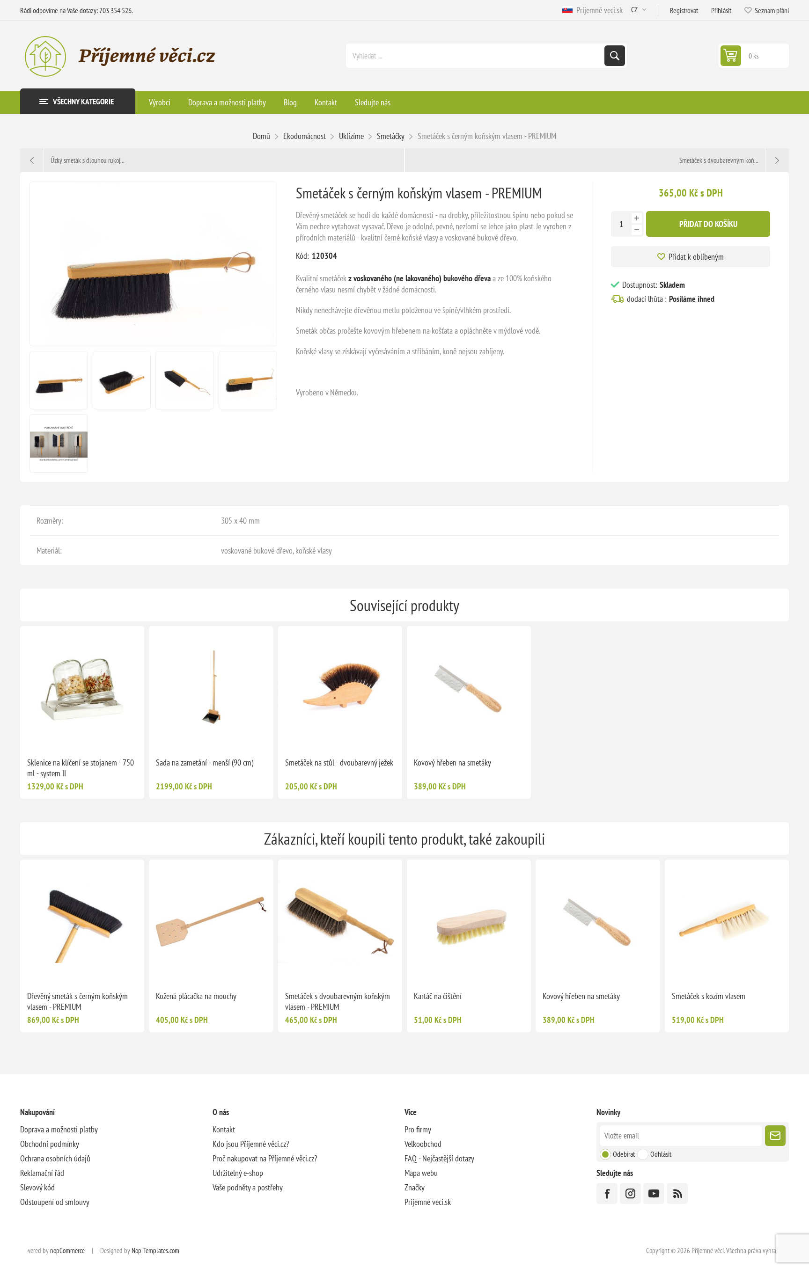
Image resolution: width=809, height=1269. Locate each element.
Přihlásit (721, 10)
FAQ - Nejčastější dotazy (439, 1158)
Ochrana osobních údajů (55, 1158)
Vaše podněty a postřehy (248, 1187)
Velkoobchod (422, 1143)
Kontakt (224, 1129)
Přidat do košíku (708, 224)
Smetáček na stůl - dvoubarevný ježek (339, 762)
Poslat (775, 1135)
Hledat (614, 55)
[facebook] (607, 1193)
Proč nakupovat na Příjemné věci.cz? (265, 1158)
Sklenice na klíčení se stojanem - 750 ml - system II (80, 768)
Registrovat (684, 10)
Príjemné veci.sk (598, 10)
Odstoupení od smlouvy (54, 1201)
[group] (211, 688)
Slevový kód (37, 1187)
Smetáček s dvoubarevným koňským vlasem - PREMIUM (337, 1001)
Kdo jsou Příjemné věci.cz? (251, 1143)
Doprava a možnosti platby (59, 1129)
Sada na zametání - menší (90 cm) (204, 762)
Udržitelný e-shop (238, 1172)
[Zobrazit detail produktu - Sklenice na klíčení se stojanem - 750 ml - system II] (82, 688)
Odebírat (624, 1154)
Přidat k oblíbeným (696, 256)
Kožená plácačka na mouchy (196, 996)
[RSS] (677, 1193)
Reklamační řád (42, 1172)
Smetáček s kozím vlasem (708, 996)
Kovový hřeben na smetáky (452, 762)
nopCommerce (67, 1250)
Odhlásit (660, 1154)
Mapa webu (421, 1172)
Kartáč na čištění (438, 996)
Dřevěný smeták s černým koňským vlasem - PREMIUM (77, 1001)
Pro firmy (417, 1129)
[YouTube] (653, 1193)
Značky (414, 1187)
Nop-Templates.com (155, 1250)
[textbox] (476, 55)
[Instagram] (630, 1193)
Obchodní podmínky (49, 1143)
